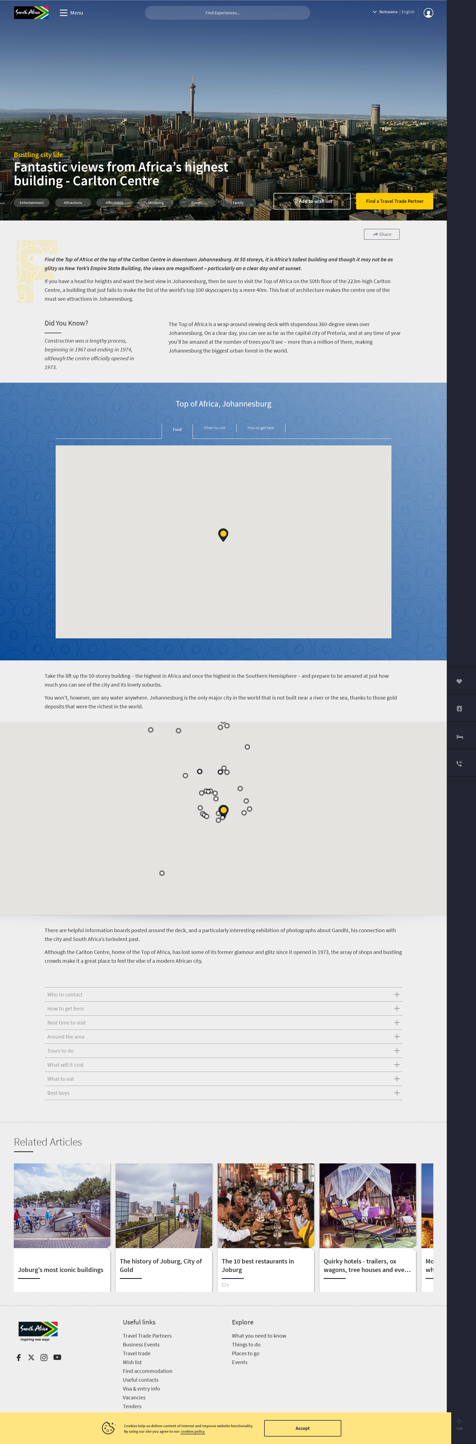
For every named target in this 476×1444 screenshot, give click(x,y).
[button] (223, 535)
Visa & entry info (141, 1388)
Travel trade (136, 1353)
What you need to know (259, 1335)
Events (239, 1362)
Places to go (245, 1353)
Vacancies (134, 1397)
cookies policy (193, 1431)
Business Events (141, 1344)
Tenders (132, 1406)
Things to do (246, 1344)
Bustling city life (38, 154)
